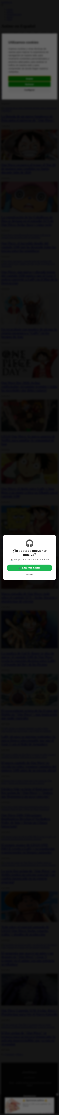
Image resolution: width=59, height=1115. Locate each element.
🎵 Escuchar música (29, 568)
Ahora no (29, 574)
